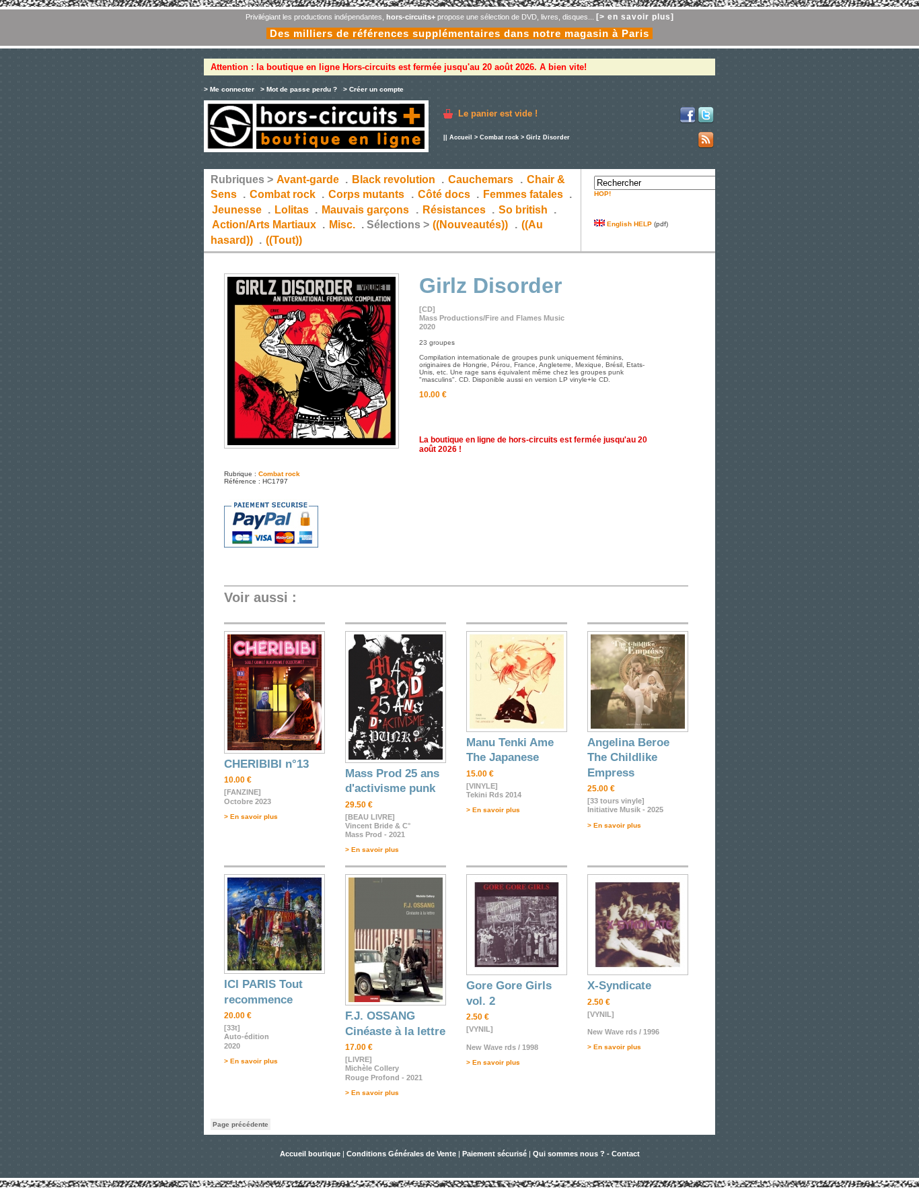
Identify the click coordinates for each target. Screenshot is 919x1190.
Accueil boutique (311, 1154)
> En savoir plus (251, 816)
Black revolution (393, 179)
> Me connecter (229, 89)
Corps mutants (367, 194)
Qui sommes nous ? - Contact (586, 1154)
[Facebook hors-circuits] (687, 121)
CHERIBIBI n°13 (266, 764)
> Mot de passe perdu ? (298, 89)
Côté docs (444, 194)
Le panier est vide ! (498, 113)
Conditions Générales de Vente (401, 1154)
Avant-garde (308, 179)
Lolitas (291, 210)
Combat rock (499, 137)
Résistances (454, 210)
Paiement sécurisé (494, 1154)
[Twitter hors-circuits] (706, 121)
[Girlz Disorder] (311, 446)
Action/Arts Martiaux (264, 224)
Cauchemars (480, 179)
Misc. (342, 224)
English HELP (628, 224)
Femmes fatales (523, 194)
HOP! (602, 193)
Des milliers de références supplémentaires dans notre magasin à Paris (459, 33)
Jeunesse (237, 210)
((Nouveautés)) (470, 224)
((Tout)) (284, 240)
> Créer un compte (373, 89)
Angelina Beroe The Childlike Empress (628, 757)
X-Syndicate (619, 985)
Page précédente (240, 1124)
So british (523, 210)
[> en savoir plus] (635, 17)
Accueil (460, 137)
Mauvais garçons (365, 210)
